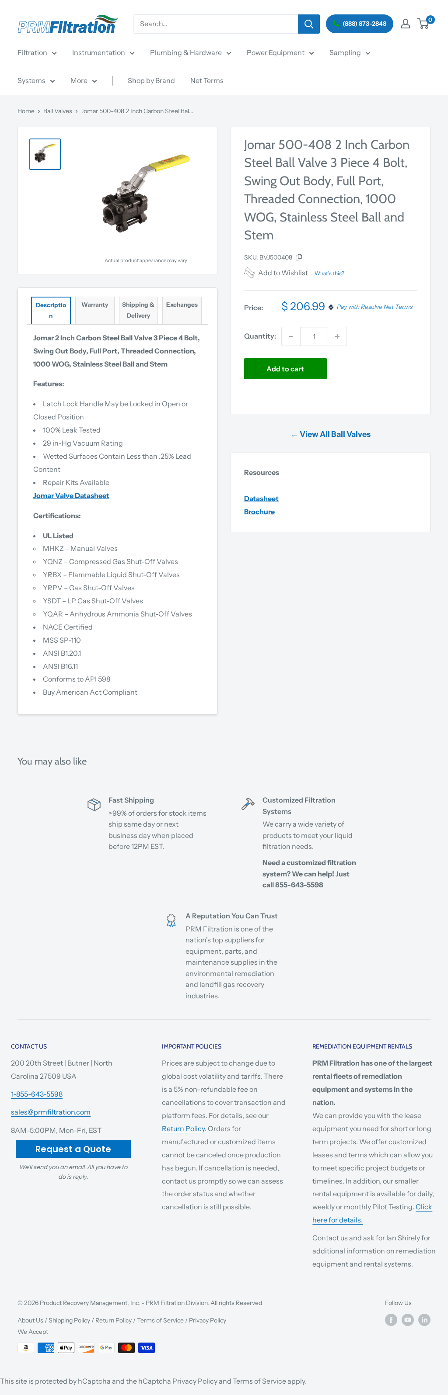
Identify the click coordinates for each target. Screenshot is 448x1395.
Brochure (259, 511)
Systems (32, 80)
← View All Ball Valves (330, 434)
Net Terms (207, 80)
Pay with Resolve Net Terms (375, 307)
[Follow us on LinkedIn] (424, 1319)
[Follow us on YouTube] (408, 1319)
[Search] (309, 24)
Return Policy (183, 1128)
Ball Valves (57, 111)
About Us (30, 1320)
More (79, 80)
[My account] (405, 23)
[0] (423, 23)
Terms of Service (160, 1320)
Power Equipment (275, 52)
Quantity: (260, 336)
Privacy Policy (207, 1320)
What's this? (329, 273)
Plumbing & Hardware (186, 52)
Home (26, 111)
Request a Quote (73, 1149)
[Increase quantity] (337, 336)
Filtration (32, 52)
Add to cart (285, 368)
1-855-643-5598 (37, 1094)
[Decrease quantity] (291, 336)
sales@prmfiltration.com (51, 1112)
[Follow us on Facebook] (391, 1319)
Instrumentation (98, 52)
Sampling (345, 52)
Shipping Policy (69, 1320)
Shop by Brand (151, 80)
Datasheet (261, 498)
